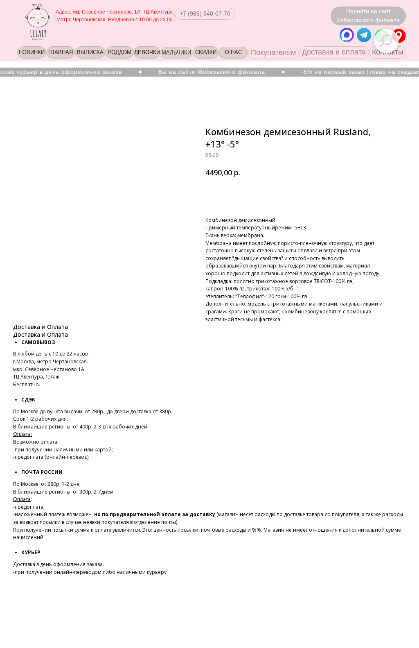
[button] (205, 14)
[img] (399, 36)
